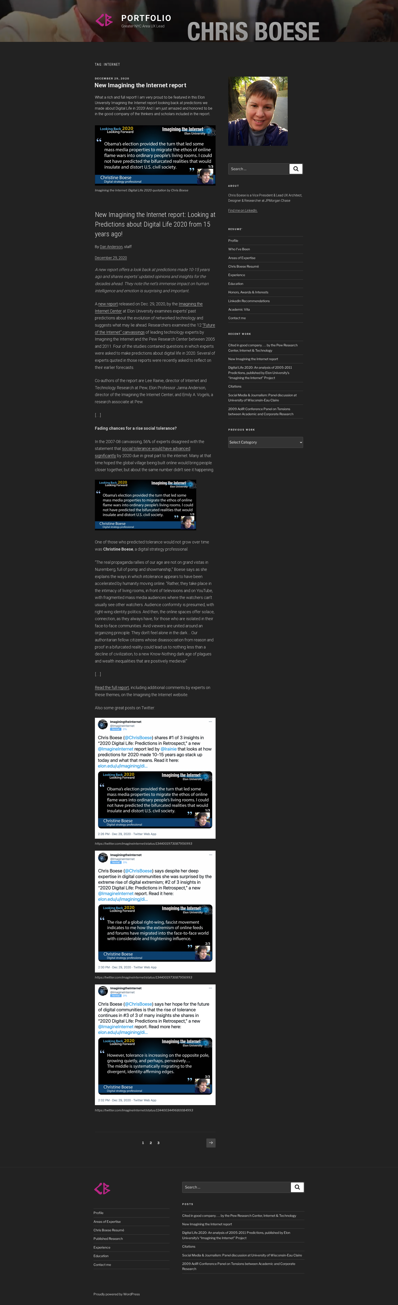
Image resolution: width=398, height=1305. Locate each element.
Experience (236, 275)
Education (235, 284)
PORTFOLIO (146, 18)
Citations (234, 386)
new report (108, 303)
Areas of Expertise (241, 258)
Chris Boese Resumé (243, 266)
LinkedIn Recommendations (249, 301)
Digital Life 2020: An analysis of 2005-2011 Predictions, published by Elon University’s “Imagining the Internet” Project (260, 372)
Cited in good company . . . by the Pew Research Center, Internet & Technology (239, 1215)
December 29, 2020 (111, 258)
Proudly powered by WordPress (117, 1294)
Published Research (108, 1239)
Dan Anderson (111, 247)
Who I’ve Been (239, 249)
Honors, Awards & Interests (248, 292)
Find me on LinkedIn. (243, 210)
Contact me (237, 318)
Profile (233, 240)
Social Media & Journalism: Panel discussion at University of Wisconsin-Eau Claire (242, 1255)
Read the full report (112, 687)
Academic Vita (239, 309)
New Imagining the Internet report (140, 85)
